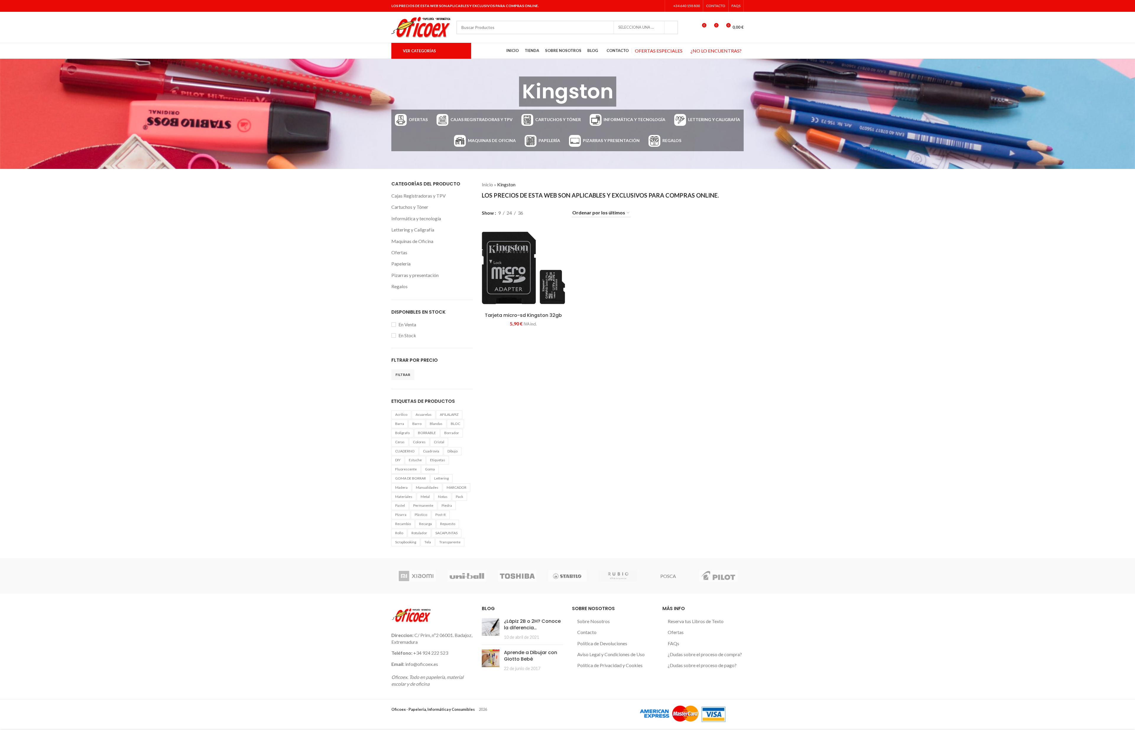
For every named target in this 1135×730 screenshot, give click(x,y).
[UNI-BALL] (467, 576)
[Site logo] (420, 27)
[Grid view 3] (548, 212)
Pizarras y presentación (415, 275)
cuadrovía (431, 451)
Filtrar (402, 374)
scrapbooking (405, 542)
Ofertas (399, 252)
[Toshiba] (517, 576)
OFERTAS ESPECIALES (658, 50)
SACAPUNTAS (446, 533)
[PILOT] (718, 576)
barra (399, 423)
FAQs (673, 643)
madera (401, 487)
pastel (400, 505)
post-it (440, 514)
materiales (403, 496)
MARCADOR (456, 487)
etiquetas (437, 460)
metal (425, 496)
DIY (398, 460)
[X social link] (643, 5)
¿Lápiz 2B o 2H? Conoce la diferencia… (532, 624)
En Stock (407, 335)
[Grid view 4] (559, 212)
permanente (423, 505)
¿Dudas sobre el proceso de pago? (702, 665)
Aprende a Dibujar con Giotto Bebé (530, 655)
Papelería (401, 263)
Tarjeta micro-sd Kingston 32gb (523, 315)
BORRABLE (427, 433)
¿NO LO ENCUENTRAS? (716, 50)
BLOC (455, 423)
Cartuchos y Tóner (409, 207)
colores (419, 442)
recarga (425, 524)
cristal (439, 442)
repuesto (447, 524)
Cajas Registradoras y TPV (418, 195)
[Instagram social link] (650, 5)
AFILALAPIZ (449, 414)
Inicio (487, 184)
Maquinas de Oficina (412, 241)
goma (430, 469)
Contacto (586, 632)
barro (416, 423)
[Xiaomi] (416, 576)
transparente (450, 542)
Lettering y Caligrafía (412, 229)
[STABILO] (567, 576)
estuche (415, 460)
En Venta (407, 324)
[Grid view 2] (537, 212)
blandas (436, 423)
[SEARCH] (671, 27)
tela (427, 542)
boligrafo (402, 433)
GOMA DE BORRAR (410, 478)
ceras (400, 442)
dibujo (452, 451)
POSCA (668, 576)
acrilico (401, 414)
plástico (421, 514)
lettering (441, 478)
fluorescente (406, 469)
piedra (447, 505)
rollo (399, 533)
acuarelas (424, 414)
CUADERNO (405, 451)
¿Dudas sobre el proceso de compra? (705, 654)
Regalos (399, 286)
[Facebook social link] (635, 5)
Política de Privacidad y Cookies (610, 665)
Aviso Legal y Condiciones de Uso (611, 654)
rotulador (419, 533)
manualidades (427, 487)
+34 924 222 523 (430, 653)
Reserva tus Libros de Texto (696, 621)
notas (442, 496)
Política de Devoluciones (602, 643)
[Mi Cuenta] (690, 27)
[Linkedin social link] (658, 5)
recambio (403, 524)
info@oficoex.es (421, 664)
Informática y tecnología (416, 218)
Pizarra (400, 514)
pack (459, 496)
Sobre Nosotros (593, 621)
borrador (451, 433)
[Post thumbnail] (491, 629)
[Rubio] (618, 576)
